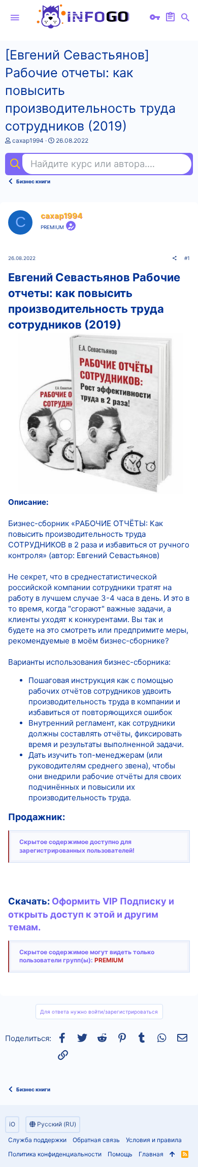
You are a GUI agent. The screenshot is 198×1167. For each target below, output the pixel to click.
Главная (151, 1154)
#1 (187, 258)
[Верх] (172, 1154)
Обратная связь (96, 1140)
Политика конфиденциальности (55, 1154)
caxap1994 (28, 140)
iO (12, 1124)
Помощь (120, 1154)
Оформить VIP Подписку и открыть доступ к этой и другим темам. (91, 914)
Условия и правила (154, 1140)
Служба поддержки (37, 1140)
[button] (14, 17)
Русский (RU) (56, 1124)
